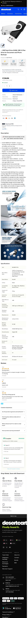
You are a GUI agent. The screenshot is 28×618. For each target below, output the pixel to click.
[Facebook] (10, 547)
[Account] (21, 9)
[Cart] (24, 9)
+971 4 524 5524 (10, 592)
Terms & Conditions (8, 612)
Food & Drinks (18, 13)
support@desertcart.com (12, 586)
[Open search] (18, 9)
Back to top (13, 516)
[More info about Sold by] (23, 94)
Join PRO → (4, 129)
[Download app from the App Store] (17, 608)
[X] (6, 547)
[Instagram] (3, 547)
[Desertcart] (6, 9)
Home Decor (10, 13)
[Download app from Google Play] (7, 608)
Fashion (25, 13)
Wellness (3, 13)
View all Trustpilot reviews (13, 468)
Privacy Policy (6, 614)
